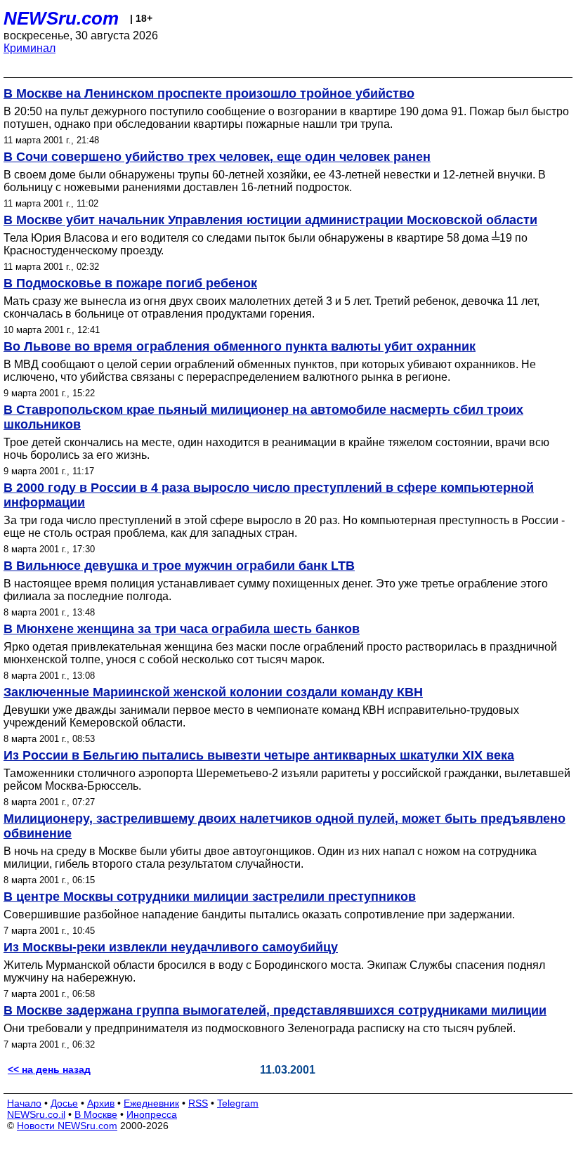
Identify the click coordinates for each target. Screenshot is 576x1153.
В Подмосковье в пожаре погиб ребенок (130, 283)
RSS (198, 1103)
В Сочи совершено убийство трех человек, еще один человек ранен (217, 157)
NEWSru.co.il (36, 1114)
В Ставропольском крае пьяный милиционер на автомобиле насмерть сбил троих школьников (263, 417)
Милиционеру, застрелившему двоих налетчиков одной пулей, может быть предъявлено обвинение (284, 826)
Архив (100, 1103)
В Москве (95, 1114)
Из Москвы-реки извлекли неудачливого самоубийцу (171, 947)
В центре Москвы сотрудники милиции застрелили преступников (210, 897)
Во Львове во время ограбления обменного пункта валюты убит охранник (240, 346)
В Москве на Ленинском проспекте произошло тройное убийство (209, 93)
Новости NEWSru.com (67, 1125)
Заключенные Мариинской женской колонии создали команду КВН (213, 692)
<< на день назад (49, 1069)
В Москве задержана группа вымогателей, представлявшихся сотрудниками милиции (275, 1010)
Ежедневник (151, 1103)
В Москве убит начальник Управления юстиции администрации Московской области (270, 220)
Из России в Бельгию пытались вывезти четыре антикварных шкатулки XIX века (259, 755)
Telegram (237, 1103)
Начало (24, 1103)
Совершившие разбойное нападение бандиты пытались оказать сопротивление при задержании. (259, 914)
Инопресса (151, 1114)
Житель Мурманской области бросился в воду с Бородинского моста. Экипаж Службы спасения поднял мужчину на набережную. (274, 971)
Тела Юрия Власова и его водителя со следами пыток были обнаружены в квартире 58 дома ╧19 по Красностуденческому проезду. (266, 244)
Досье (64, 1103)
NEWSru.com (61, 18)
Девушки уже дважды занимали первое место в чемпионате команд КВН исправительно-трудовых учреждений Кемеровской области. (261, 716)
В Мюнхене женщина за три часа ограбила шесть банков (182, 629)
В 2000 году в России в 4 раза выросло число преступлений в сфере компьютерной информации (269, 495)
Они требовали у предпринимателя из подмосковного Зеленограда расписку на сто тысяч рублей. (260, 1028)
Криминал (29, 48)
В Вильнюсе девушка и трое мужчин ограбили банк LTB (179, 566)
